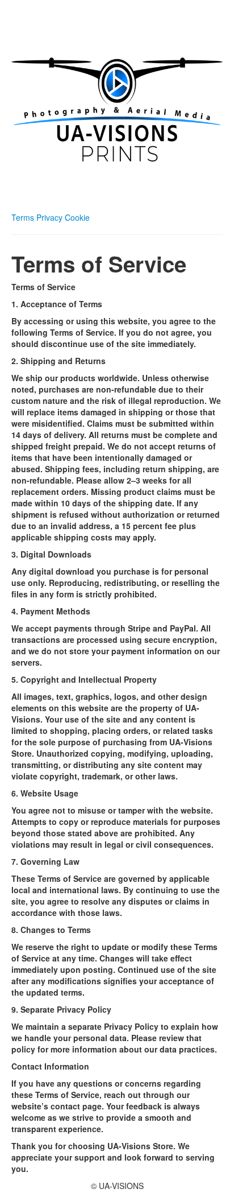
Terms (23, 217)
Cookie (77, 217)
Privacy (50, 217)
